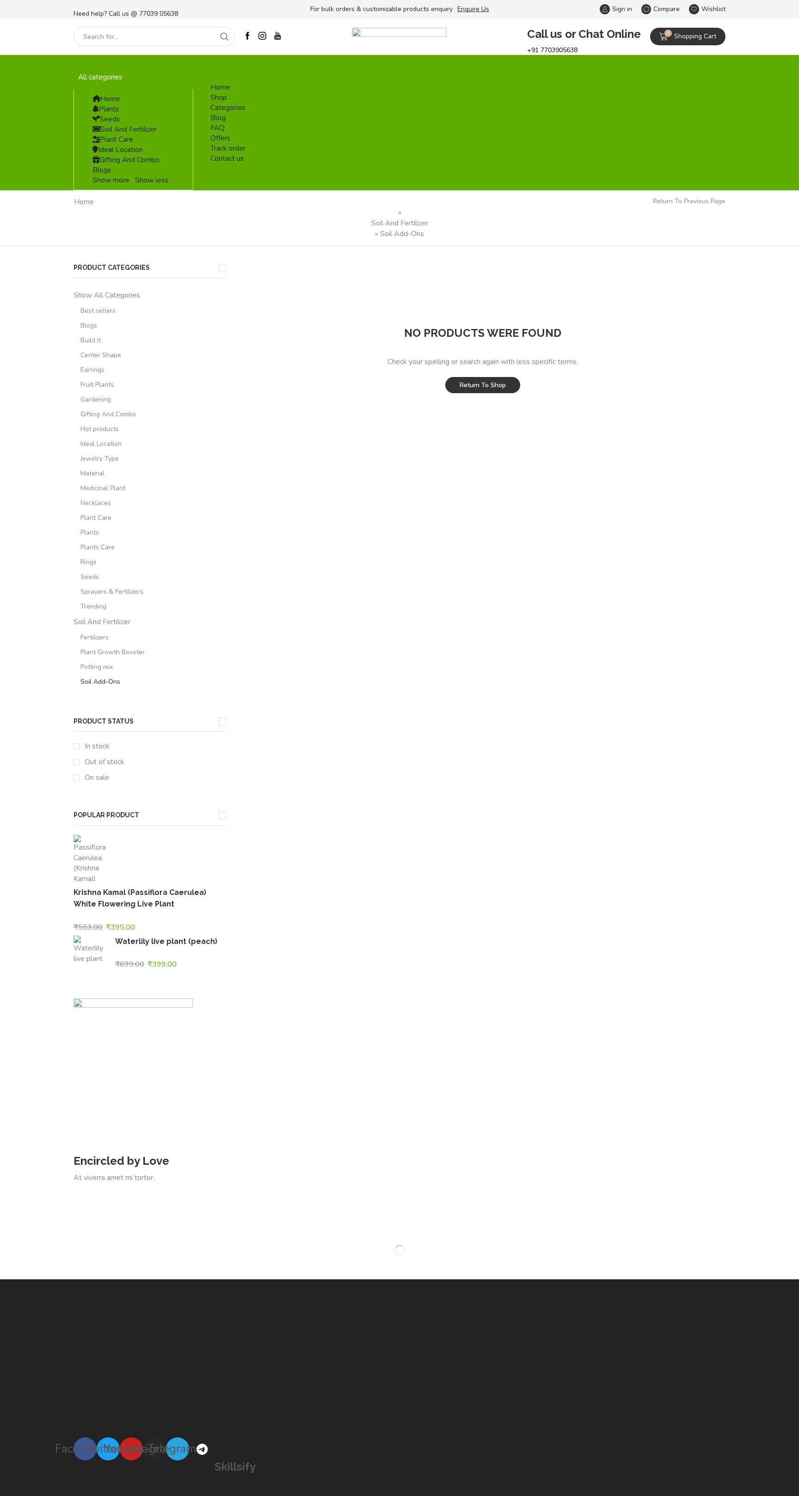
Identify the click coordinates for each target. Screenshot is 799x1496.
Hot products (99, 429)
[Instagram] (262, 37)
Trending (93, 606)
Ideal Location (120, 149)
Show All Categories (107, 295)
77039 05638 (158, 13)
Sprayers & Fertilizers (111, 591)
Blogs (101, 170)
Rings (88, 562)
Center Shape (100, 355)
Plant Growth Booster (112, 652)
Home (110, 98)
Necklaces (95, 503)
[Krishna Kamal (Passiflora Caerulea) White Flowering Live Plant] (90, 859)
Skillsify (235, 1466)
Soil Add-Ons (100, 681)
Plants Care (97, 547)
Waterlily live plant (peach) (166, 941)
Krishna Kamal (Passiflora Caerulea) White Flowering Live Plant (140, 898)
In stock (97, 746)
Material (92, 473)
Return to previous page (689, 201)
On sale (97, 777)
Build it (90, 340)
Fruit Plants (97, 384)
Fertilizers (94, 637)
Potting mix (96, 667)
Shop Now (103, 1190)
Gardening (95, 399)
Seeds (109, 119)
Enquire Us (473, 9)
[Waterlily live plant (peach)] (90, 948)
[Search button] (224, 36)
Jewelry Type (99, 458)
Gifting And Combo (129, 159)
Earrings (92, 369)
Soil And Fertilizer (128, 129)
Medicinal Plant (102, 488)
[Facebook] (248, 37)
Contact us (227, 158)
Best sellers (98, 310)
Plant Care (116, 139)
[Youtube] (278, 37)
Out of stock (104, 762)
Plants (108, 109)
